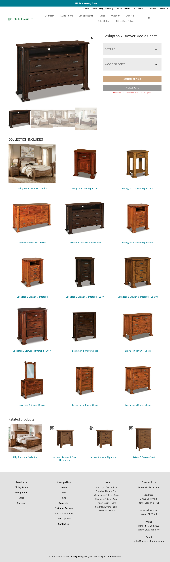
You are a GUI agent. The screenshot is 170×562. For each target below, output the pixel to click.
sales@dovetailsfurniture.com (149, 541)
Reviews (153, 8)
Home (64, 487)
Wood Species (115, 64)
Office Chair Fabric (125, 20)
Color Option (103, 20)
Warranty (109, 8)
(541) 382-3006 (151, 525)
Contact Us (163, 8)
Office (102, 15)
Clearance (85, 8)
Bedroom (49, 15)
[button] (92, 38)
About (94, 8)
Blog (101, 8)
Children (130, 15)
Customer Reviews (63, 508)
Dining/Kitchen (86, 15)
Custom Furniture (123, 8)
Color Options (138, 8)
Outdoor (115, 15)
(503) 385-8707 (152, 529)
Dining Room (21, 487)
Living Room (66, 15)
